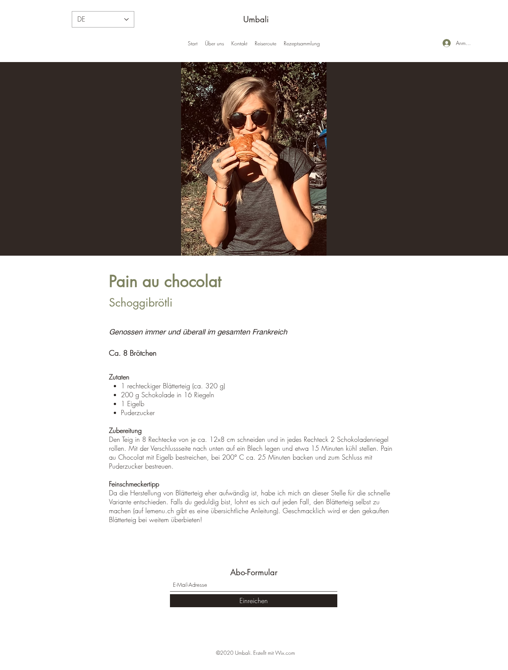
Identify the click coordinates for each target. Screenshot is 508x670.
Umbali (256, 19)
